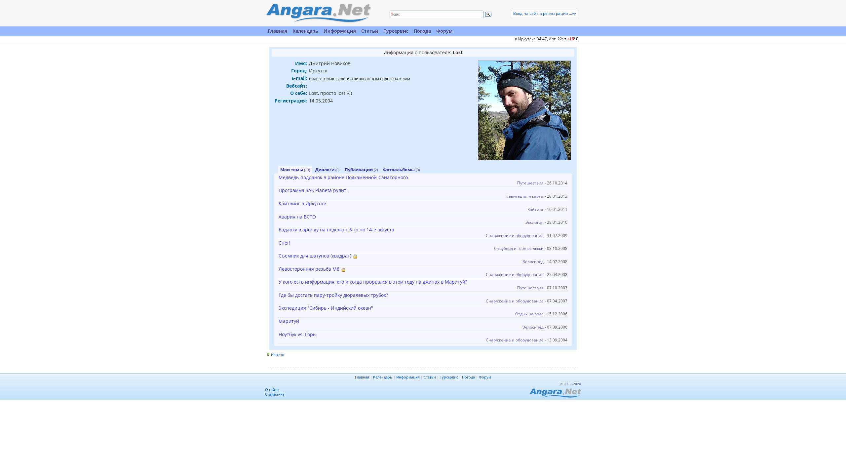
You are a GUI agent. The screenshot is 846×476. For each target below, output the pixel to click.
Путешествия (530, 183)
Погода (422, 31)
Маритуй (289, 321)
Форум (444, 31)
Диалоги (327, 170)
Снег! (284, 243)
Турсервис (396, 31)
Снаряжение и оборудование (515, 235)
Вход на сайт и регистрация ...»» (544, 13)
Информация (340, 31)
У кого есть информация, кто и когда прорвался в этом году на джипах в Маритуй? (373, 282)
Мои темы (295, 170)
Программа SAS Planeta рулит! (313, 190)
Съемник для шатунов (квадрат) (315, 256)
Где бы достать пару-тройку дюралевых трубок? (333, 295)
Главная (277, 31)
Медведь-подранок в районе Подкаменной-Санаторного (343, 177)
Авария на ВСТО (297, 217)
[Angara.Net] (318, 13)
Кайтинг (535, 209)
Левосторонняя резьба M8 (309, 269)
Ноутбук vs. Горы (298, 334)
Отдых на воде (529, 314)
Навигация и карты (525, 196)
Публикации (361, 170)
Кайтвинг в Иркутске (302, 203)
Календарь (305, 31)
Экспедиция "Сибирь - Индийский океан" (326, 308)
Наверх (277, 354)
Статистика (275, 394)
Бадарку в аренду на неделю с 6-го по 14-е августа (336, 229)
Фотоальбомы (401, 170)
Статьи (369, 31)
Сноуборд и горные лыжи (519, 248)
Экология (534, 222)
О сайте (272, 389)
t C (571, 39)
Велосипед (533, 261)
